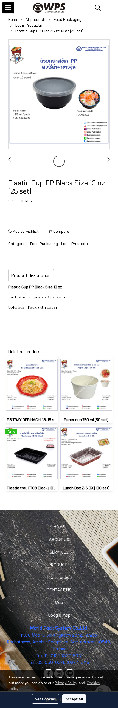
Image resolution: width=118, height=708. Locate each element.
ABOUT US (59, 539)
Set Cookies (45, 698)
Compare (60, 231)
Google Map (59, 614)
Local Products (74, 243)
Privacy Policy (66, 682)
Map (59, 602)
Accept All (74, 698)
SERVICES (59, 551)
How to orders (59, 577)
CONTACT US (59, 589)
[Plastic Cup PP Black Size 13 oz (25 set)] (59, 94)
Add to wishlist (25, 231)
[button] (96, 8)
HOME (59, 526)
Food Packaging (44, 243)
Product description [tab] (31, 275)
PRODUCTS (59, 564)
